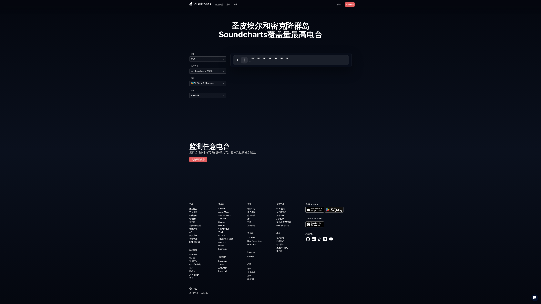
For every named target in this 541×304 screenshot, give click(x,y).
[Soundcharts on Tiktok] (319, 239)
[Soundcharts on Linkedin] (313, 239)
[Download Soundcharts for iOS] (314, 210)
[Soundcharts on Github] (308, 239)
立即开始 (350, 4)
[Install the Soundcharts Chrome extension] (328, 224)
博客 (236, 4)
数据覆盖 (219, 4)
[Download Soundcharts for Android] (334, 210)
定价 (228, 4)
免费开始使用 (198, 159)
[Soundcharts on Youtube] (331, 239)
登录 (339, 4)
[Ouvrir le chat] (534, 297)
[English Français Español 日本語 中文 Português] (196, 288)
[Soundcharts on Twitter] (325, 239)
